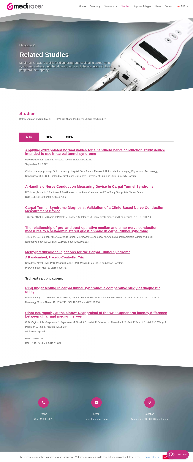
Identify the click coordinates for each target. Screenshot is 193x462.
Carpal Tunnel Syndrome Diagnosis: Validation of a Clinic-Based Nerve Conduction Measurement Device (94, 209)
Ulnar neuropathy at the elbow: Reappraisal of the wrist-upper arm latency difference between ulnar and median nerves (96, 314)
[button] (178, 454)
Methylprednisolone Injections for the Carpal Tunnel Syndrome (77, 252)
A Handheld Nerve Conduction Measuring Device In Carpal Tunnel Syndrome (89, 186)
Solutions (109, 6)
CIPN (70, 137)
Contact (169, 6)
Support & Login (142, 6)
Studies (125, 6)
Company (95, 6)
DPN (49, 137)
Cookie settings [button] (151, 456)
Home (82, 6)
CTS (29, 136)
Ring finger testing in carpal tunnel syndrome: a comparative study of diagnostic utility (92, 290)
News (158, 6)
